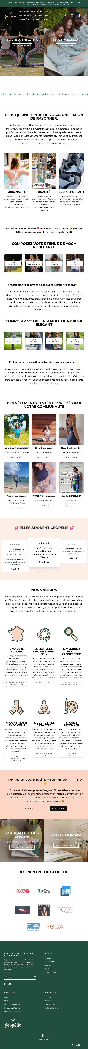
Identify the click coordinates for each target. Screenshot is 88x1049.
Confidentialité (50, 972)
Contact (45, 19)
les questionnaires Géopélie (16, 758)
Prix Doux (24, 11)
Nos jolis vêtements (71, 754)
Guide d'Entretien (51, 1008)
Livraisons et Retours (12, 1008)
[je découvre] (22, 41)
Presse (47, 965)
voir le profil (17, 457)
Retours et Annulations (13, 1011)
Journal (35, 19)
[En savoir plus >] (22, 840)
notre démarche (44, 683)
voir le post (44, 457)
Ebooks (48, 1001)
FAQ (6, 997)
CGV (6, 1001)
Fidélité (23, 19)
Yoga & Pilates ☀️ (40, 11)
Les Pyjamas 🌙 (26, 15)
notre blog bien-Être (44, 754)
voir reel (44, 505)
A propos (48, 958)
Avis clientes (50, 961)
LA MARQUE (43, 15)
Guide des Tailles (51, 1004)
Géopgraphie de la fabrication (16, 683)
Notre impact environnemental (71, 683)
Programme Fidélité (12, 1004)
